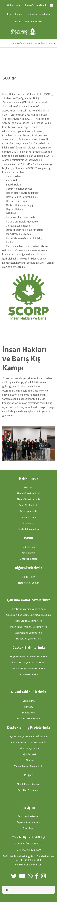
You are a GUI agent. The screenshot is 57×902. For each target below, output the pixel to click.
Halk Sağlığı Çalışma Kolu (28, 620)
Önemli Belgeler (28, 558)
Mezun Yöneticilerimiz (28, 499)
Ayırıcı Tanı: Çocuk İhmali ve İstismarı (29, 736)
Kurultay (28, 706)
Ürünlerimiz (28, 522)
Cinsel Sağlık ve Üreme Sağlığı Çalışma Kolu (28, 614)
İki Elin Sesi (28, 760)
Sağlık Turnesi (28, 754)
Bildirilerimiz (28, 546)
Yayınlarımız (28, 552)
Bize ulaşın (28, 828)
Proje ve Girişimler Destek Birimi (28, 668)
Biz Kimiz (28, 487)
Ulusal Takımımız (15, 14)
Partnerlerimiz (28, 517)
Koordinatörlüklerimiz (40, 14)
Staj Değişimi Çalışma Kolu (28, 632)
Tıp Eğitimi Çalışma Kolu (28, 638)
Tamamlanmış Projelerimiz (28, 766)
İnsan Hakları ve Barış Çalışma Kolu (28, 626)
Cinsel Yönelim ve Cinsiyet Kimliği (28, 742)
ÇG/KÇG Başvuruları (28, 528)
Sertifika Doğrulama (28, 790)
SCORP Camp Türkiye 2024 (28, 21)
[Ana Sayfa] (23, 31)
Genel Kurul (28, 700)
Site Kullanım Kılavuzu (28, 784)
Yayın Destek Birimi (28, 674)
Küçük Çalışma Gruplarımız (38, 5)
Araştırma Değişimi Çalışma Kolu (29, 608)
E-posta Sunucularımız (28, 822)
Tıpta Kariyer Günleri (28, 582)
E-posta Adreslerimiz (28, 816)
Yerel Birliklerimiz (28, 505)
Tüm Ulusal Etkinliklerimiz (28, 718)
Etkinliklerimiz (12, 5)
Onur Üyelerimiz (28, 511)
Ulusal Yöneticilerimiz (28, 493)
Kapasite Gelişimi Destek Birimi (28, 662)
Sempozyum (28, 712)
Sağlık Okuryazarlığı (28, 748)
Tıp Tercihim (28, 576)
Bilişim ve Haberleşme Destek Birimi (28, 656)
